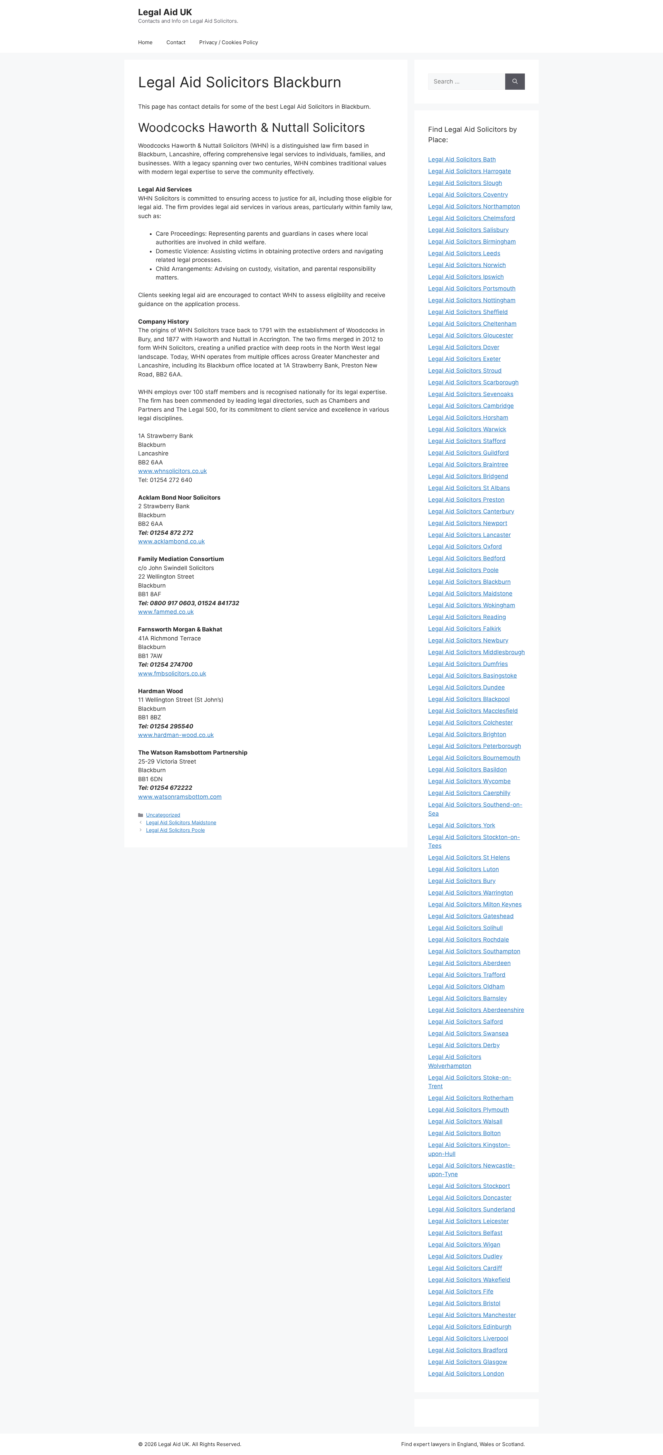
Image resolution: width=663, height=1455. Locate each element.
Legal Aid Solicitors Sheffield (468, 311)
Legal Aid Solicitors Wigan (464, 1244)
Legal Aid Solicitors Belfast (465, 1232)
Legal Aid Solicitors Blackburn (469, 581)
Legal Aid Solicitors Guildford (468, 452)
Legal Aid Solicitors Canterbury (471, 511)
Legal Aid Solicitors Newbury (468, 640)
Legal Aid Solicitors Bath (462, 159)
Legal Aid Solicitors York (461, 825)
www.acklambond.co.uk (171, 541)
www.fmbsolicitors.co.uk (172, 673)
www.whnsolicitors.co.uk (172, 471)
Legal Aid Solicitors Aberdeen (469, 963)
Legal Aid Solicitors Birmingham (472, 241)
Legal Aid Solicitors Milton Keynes (475, 904)
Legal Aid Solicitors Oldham (466, 986)
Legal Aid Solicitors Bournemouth (474, 757)
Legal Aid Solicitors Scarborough (473, 382)
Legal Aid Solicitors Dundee (466, 687)
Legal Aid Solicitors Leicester (468, 1221)
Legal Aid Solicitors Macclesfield (473, 710)
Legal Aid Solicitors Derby (464, 1045)
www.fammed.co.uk (166, 611)
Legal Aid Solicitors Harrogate (469, 171)
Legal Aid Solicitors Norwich (467, 265)
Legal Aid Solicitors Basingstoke (472, 675)
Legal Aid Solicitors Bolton (464, 1133)
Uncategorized (163, 815)
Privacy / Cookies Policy (228, 42)
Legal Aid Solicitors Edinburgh (469, 1326)
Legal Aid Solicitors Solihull (465, 927)
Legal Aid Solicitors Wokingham (471, 605)
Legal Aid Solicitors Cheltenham (472, 323)
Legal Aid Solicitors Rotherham (470, 1097)
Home (145, 42)
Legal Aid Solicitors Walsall (465, 1121)
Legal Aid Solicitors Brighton (467, 734)
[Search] (515, 81)
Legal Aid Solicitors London (466, 1373)
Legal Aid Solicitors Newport (467, 523)
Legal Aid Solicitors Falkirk (464, 628)
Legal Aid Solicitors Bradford (468, 1350)
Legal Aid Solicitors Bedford (467, 558)
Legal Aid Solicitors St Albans (469, 487)
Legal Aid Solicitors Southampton (474, 951)
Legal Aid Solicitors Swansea (468, 1033)
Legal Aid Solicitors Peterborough (474, 746)
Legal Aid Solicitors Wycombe (469, 781)
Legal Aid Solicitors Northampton (474, 206)
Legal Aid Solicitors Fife (460, 1291)
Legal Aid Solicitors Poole (175, 830)
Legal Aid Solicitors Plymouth (468, 1109)
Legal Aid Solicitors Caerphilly (469, 792)
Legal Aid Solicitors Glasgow (467, 1361)
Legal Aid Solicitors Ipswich (466, 276)
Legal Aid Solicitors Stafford (467, 441)
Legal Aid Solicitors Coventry (468, 194)
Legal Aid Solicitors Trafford (467, 974)
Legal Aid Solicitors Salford (465, 1021)
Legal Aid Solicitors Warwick (467, 429)
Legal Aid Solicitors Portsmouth (472, 288)
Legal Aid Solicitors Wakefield (469, 1279)
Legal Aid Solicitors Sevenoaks (470, 394)
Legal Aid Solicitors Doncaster (469, 1197)
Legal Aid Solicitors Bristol (464, 1303)
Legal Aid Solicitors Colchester (470, 722)
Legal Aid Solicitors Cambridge (471, 405)
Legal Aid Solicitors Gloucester (470, 335)
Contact (175, 42)
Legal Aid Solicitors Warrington (470, 892)
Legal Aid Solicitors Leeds (464, 253)
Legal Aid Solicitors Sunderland (471, 1209)
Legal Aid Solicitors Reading (467, 616)
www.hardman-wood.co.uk (176, 734)
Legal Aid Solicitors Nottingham (472, 300)
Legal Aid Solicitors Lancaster (469, 534)
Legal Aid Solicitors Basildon (467, 769)
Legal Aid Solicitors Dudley (465, 1256)
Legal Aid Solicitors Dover (463, 347)
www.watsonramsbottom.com (180, 796)
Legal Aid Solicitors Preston (466, 499)
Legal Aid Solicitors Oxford (465, 546)
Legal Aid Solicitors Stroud (465, 370)
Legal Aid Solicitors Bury (462, 880)
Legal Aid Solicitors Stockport (469, 1185)
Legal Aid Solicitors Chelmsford (471, 218)
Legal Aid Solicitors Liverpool (468, 1338)
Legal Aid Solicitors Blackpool (469, 699)
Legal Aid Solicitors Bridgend (468, 476)
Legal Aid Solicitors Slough (465, 182)
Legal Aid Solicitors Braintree (468, 464)
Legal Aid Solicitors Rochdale (468, 939)
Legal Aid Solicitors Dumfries (468, 663)
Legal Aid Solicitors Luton (463, 869)
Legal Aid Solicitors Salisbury (468, 229)
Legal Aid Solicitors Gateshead (471, 916)
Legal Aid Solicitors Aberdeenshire (476, 1009)
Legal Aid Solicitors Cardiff (465, 1268)
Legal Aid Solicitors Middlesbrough (476, 652)
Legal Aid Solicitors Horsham (468, 417)
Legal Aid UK (165, 12)
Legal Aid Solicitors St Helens (469, 857)
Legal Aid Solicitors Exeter (464, 358)
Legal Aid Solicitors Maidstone (181, 822)
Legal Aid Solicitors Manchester (472, 1314)
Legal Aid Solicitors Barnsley (467, 998)
